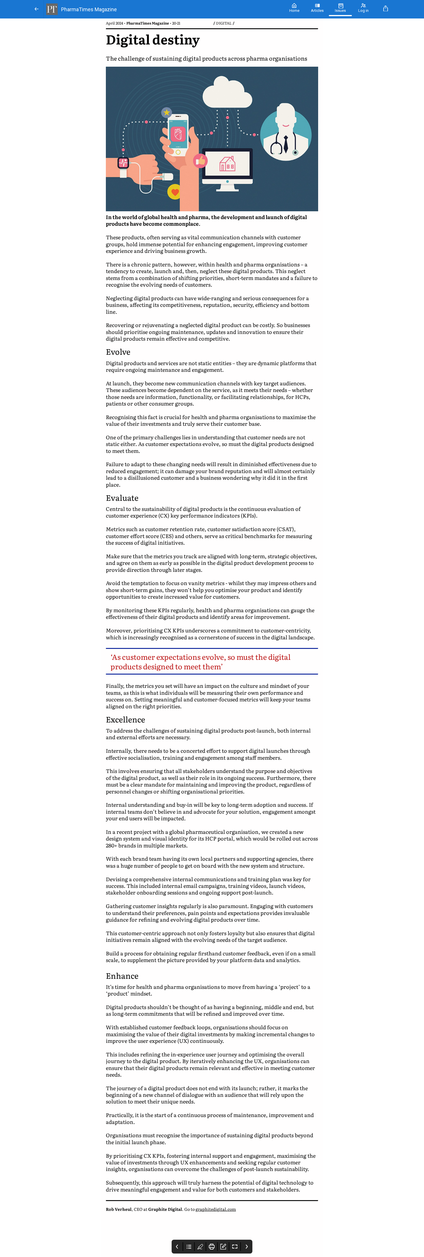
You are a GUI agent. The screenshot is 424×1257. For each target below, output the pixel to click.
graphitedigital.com (216, 1209)
